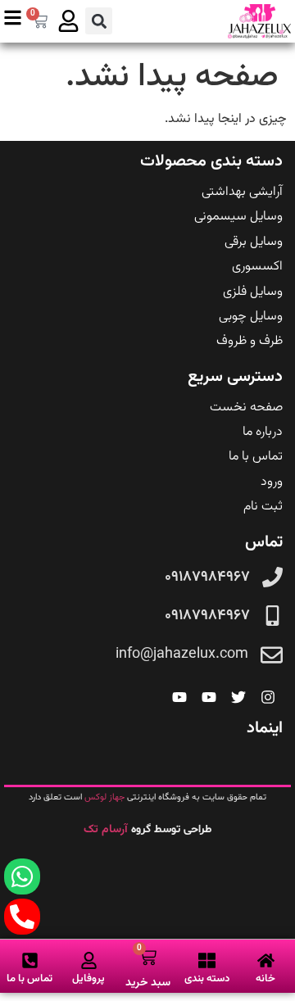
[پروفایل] (89, 960)
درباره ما (263, 432)
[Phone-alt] (22, 917)
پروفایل (88, 979)
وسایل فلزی (253, 292)
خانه (265, 979)
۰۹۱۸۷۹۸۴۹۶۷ (207, 577)
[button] (98, 20)
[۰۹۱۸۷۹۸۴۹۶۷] (272, 577)
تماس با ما (256, 456)
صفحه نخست (246, 407)
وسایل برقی (254, 242)
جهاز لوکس (104, 797)
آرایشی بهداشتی (242, 192)
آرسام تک (107, 830)
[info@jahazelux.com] (272, 655)
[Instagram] (268, 697)
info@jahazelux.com (182, 654)
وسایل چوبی (251, 316)
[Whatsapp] (22, 876)
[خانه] (266, 960)
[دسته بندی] (207, 960)
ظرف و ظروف (249, 341)
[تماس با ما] (30, 960)
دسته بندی (206, 979)
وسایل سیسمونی (238, 216)
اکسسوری (257, 266)
